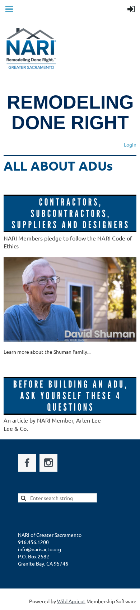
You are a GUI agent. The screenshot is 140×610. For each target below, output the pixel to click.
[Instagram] (48, 463)
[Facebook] (27, 463)
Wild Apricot (71, 601)
